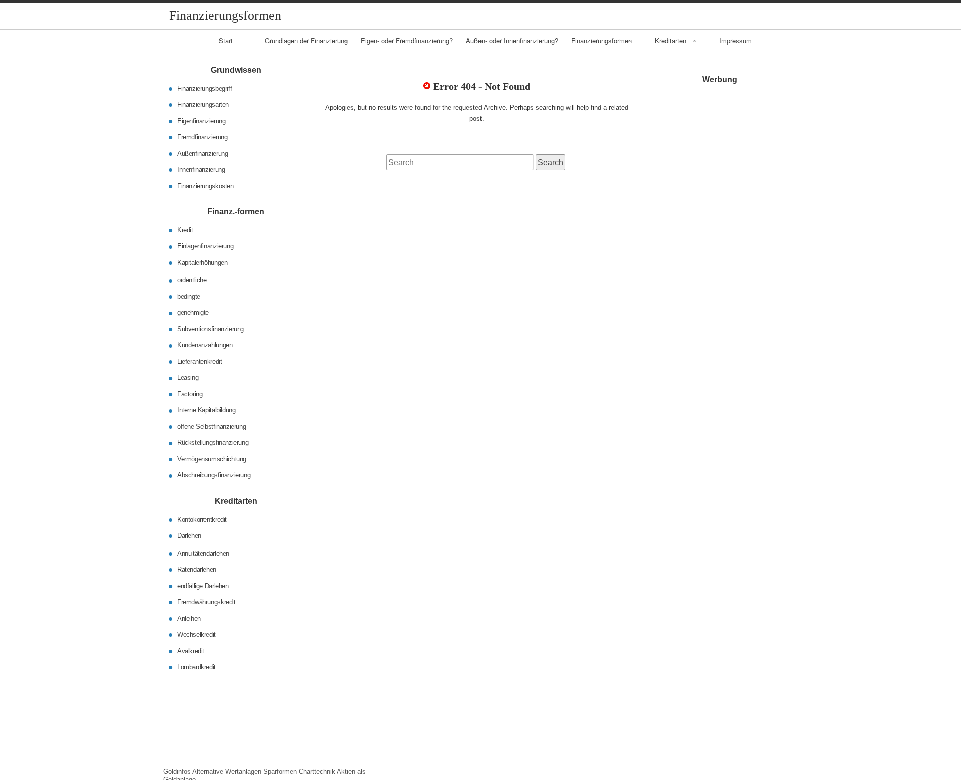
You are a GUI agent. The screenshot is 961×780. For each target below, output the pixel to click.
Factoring (190, 394)
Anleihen (189, 618)
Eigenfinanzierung (201, 120)
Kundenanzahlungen (204, 345)
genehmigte (193, 312)
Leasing (187, 377)
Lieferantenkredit (199, 361)
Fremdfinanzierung (202, 137)
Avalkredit (190, 650)
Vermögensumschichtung (211, 459)
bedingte (188, 296)
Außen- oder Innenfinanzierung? (512, 40)
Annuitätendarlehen (203, 553)
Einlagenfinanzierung (205, 246)
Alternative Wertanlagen (226, 771)
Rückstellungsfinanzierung (212, 442)
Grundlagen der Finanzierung (306, 40)
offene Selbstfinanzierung (211, 426)
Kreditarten (670, 40)
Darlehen (189, 535)
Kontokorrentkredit (202, 519)
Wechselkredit (196, 634)
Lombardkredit (196, 667)
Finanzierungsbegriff (204, 88)
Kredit (185, 230)
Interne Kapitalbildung (206, 410)
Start (226, 40)
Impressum (735, 40)
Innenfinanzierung (201, 169)
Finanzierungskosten (205, 185)
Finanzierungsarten (203, 104)
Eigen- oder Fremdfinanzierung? (407, 40)
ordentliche (192, 280)
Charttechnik (317, 771)
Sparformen (280, 771)
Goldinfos (177, 771)
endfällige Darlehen (203, 585)
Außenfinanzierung (202, 153)
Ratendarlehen (196, 569)
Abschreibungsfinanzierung (213, 475)
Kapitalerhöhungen (202, 262)
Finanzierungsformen (601, 40)
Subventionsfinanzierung (210, 329)
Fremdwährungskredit (206, 602)
